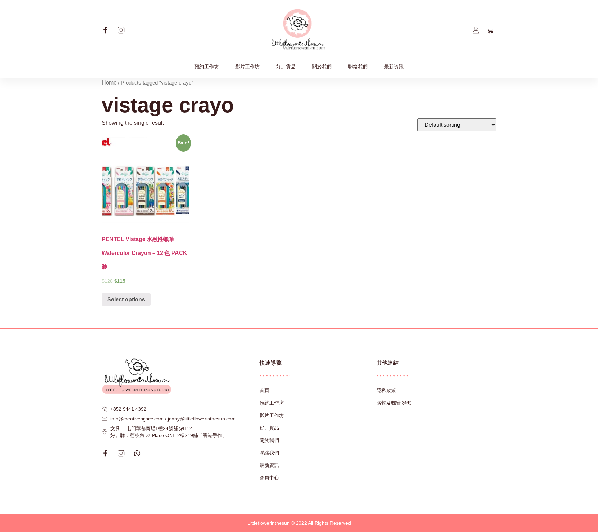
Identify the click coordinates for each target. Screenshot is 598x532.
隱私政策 (386, 390)
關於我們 (322, 66)
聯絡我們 (358, 66)
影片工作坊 (247, 66)
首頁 (264, 390)
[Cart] (490, 30)
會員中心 (269, 477)
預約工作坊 (206, 66)
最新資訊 (394, 66)
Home (109, 83)
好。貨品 (286, 66)
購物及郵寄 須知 (394, 403)
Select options (126, 299)
